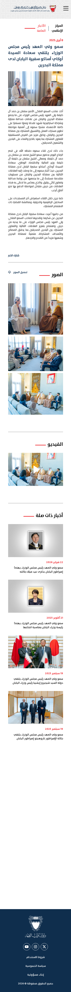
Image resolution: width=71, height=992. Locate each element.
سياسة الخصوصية (35, 966)
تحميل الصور (20, 272)
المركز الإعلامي (57, 28)
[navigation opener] (66, 8)
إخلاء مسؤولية (35, 975)
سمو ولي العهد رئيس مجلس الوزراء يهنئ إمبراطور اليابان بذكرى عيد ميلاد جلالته (38, 570)
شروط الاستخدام (35, 957)
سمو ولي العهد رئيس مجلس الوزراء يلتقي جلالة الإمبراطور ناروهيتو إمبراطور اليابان (38, 737)
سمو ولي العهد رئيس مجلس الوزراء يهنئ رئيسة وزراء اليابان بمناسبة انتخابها (38, 625)
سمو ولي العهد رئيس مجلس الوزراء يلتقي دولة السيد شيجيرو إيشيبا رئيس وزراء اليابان (37, 681)
